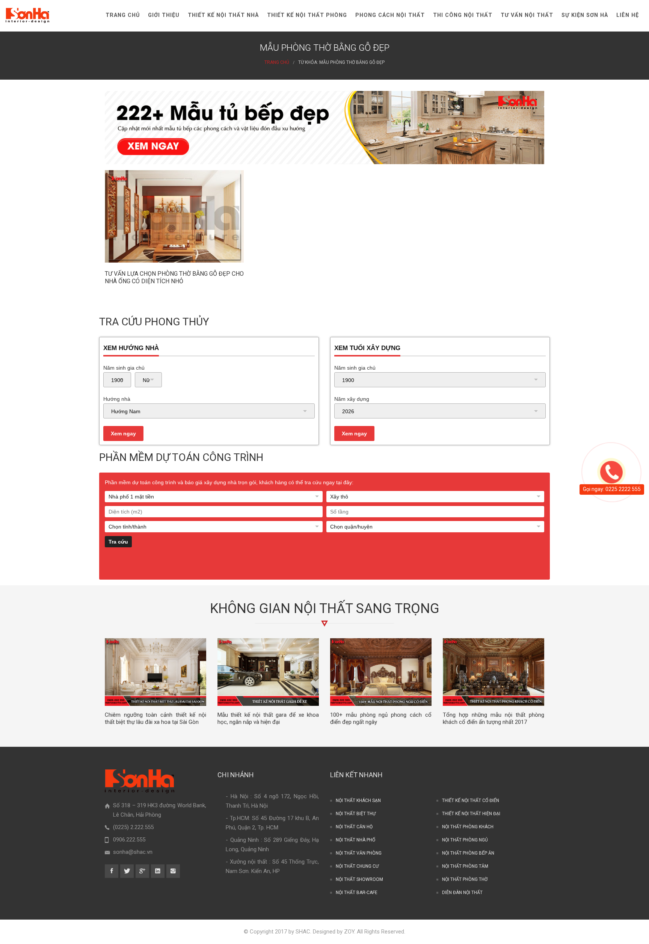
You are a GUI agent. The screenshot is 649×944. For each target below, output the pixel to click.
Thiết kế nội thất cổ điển (470, 800)
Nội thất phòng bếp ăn (468, 853)
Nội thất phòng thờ (465, 879)
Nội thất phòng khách (468, 826)
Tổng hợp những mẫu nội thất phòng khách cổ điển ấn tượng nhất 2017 (493, 718)
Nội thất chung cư (357, 866)
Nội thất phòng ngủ (465, 840)
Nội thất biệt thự (356, 813)
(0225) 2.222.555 (133, 827)
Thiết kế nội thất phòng (307, 15)
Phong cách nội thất (390, 15)
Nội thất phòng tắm (465, 866)
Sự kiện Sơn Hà (584, 15)
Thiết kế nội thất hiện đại (471, 813)
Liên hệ (627, 15)
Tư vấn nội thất (527, 15)
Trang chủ (123, 15)
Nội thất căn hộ (354, 826)
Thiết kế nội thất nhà (223, 15)
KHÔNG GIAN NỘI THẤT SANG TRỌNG (324, 608)
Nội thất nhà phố (355, 840)
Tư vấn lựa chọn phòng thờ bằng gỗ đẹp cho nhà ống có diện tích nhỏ (174, 277)
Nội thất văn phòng (359, 853)
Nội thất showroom (359, 879)
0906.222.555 (129, 839)
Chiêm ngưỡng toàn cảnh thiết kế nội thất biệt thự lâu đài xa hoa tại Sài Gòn (155, 718)
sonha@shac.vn (132, 852)
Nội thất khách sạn (358, 800)
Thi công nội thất (462, 15)
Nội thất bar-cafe (356, 892)
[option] (155, 681)
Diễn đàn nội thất (462, 892)
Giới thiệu (164, 15)
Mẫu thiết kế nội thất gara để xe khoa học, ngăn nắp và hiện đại (268, 718)
